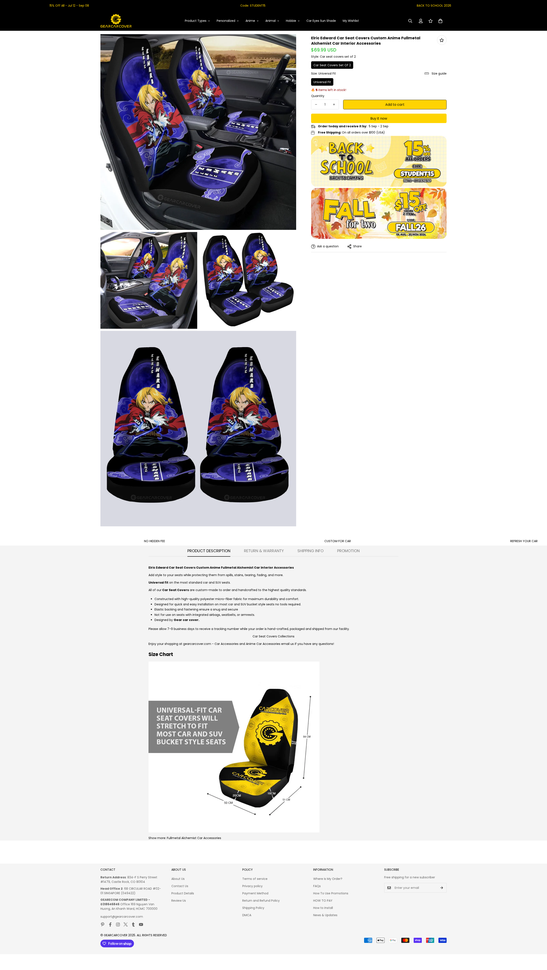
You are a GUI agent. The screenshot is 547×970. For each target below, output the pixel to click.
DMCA (246, 915)
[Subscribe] (442, 888)
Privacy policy (252, 886)
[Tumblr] (133, 924)
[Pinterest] (102, 924)
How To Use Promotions (330, 893)
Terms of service (255, 879)
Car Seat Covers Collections (273, 636)
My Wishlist (351, 21)
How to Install (323, 908)
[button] (440, 21)
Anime (250, 21)
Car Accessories (226, 644)
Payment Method (255, 893)
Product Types (195, 21)
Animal (270, 21)
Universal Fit (322, 82)
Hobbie (291, 21)
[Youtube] (141, 924)
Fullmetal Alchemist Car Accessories (194, 838)
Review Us (178, 900)
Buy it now (378, 118)
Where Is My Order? (327, 879)
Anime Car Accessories (263, 644)
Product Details (182, 893)
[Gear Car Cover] (115, 21)
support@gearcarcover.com (121, 916)
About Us (178, 879)
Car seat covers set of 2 (332, 65)
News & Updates (325, 915)
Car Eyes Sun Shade (321, 21)
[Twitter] (125, 924)
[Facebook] (110, 924)
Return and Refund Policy (261, 900)
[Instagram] (118, 924)
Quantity (317, 96)
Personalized (226, 21)
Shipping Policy (253, 908)
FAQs (317, 886)
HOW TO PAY (322, 900)
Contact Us (179, 886)
